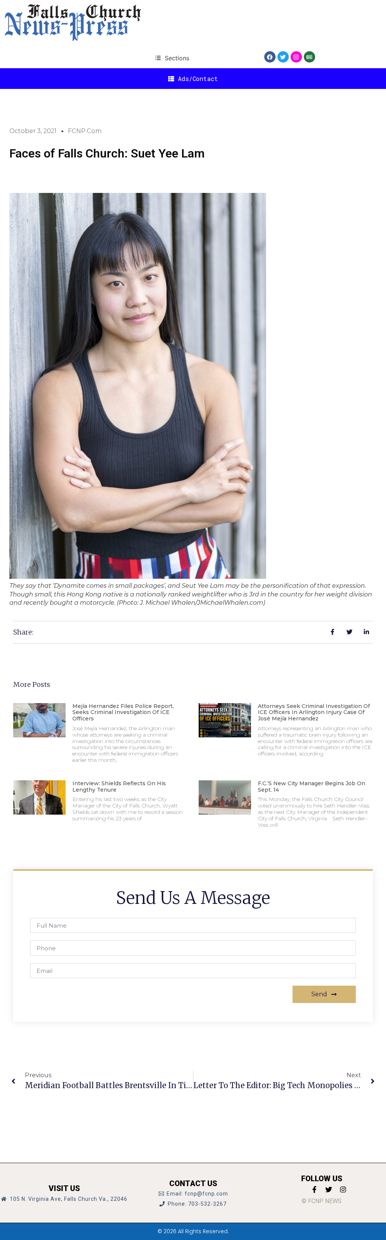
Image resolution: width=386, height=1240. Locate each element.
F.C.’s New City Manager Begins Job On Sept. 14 (311, 786)
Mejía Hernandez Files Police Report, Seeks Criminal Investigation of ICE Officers (123, 712)
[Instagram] (296, 57)
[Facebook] (270, 57)
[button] (172, 57)
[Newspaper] (309, 57)
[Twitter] (283, 57)
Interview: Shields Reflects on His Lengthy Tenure (119, 786)
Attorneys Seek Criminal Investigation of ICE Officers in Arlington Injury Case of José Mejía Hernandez (314, 712)
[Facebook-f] (314, 1189)
